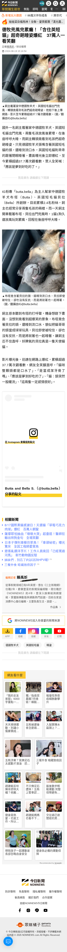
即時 (35, 9)
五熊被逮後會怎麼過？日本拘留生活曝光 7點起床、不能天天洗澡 (33, 726)
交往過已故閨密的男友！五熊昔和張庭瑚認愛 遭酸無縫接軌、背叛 (53, 817)
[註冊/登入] (62, 3)
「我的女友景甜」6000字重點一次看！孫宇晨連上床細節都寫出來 (12, 699)
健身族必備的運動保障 (48, 852)
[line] (37, 910)
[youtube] (45, 910)
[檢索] (55, 3)
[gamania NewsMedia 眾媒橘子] (33, 924)
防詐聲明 (10, 891)
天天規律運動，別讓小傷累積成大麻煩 (12, 728)
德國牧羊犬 (12, 645)
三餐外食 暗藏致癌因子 (49, 762)
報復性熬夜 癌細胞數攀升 (53, 699)
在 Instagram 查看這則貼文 (20, 442)
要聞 (44, 9)
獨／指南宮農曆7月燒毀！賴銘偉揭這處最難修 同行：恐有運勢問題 (33, 699)
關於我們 (33, 897)
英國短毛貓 (32, 645)
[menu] (64, 9)
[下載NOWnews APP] (48, 3)
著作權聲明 (55, 891)
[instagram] (28, 910)
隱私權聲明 (39, 891)
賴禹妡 (10, 46)
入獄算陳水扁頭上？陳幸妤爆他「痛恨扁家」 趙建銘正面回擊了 (54, 726)
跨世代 (58, 15)
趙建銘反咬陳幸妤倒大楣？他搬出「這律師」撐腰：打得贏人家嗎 (12, 789)
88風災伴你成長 (37, 15)
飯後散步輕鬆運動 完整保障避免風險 (53, 789)
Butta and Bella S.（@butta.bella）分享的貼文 (33, 491)
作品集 (54, 607)
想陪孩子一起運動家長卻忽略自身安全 (17, 852)
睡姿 (49, 645)
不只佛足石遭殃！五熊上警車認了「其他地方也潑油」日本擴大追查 (33, 789)
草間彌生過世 (11, 9)
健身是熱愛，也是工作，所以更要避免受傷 (12, 818)
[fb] (19, 910)
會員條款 (20, 897)
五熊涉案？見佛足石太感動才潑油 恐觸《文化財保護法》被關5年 (17, 762)
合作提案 (47, 897)
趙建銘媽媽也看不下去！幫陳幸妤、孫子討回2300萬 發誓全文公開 (33, 817)
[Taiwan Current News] (41, 3)
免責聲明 (24, 891)
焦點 (26, 9)
